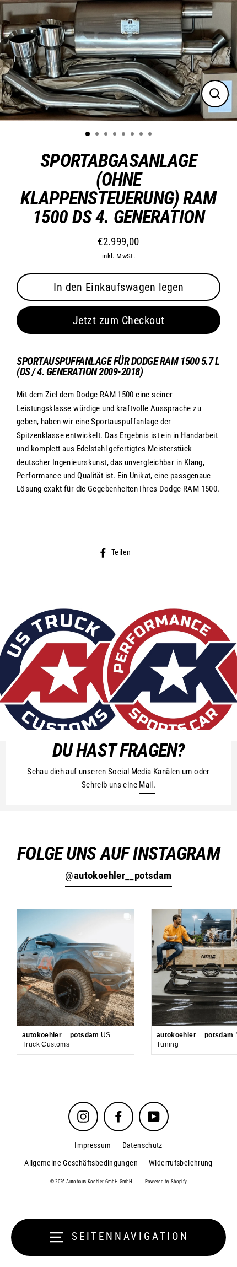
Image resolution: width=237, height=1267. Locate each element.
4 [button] (115, 135)
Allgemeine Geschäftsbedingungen (81, 1162)
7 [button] (142, 135)
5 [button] (124, 135)
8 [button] (151, 135)
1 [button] (88, 134)
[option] (118, 60)
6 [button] (133, 135)
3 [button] (107, 135)
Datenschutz (142, 1145)
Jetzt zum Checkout (119, 320)
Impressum (92, 1145)
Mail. (147, 785)
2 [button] (98, 135)
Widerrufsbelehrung (181, 1162)
